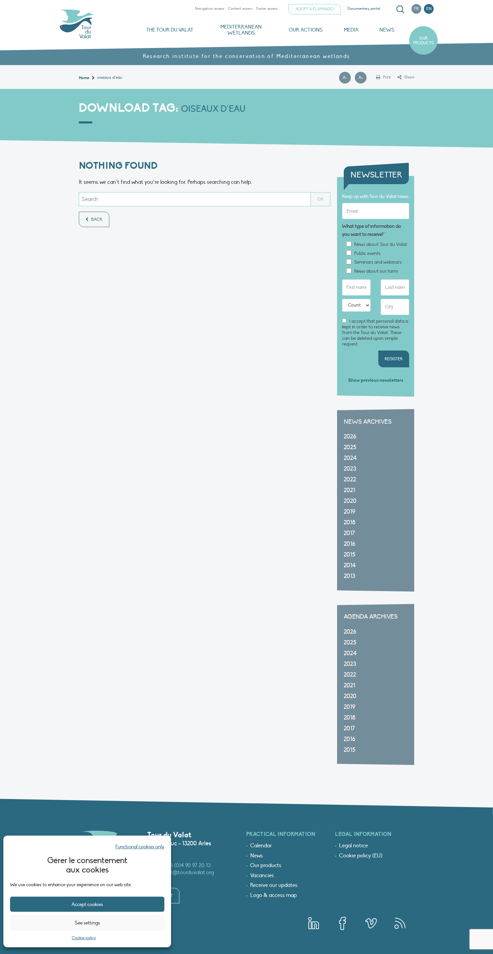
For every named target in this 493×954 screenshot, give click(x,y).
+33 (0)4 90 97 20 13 (188, 865)
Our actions (306, 30)
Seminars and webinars (378, 262)
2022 (350, 479)
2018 (349, 522)
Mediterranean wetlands (241, 30)
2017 (349, 533)
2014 (350, 565)
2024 (350, 458)
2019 (349, 511)
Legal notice (353, 846)
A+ (363, 78)
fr (416, 8)
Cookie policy (84, 938)
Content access (240, 8)
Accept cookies (87, 904)
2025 (350, 447)
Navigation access (209, 8)
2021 (349, 490)
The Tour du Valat (169, 30)
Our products (423, 40)
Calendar (261, 846)
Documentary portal (363, 8)
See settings (87, 923)
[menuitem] (399, 9)
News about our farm (376, 271)
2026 (350, 436)
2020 (350, 501)
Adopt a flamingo (314, 9)
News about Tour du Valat (380, 244)
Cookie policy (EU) (360, 856)
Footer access (267, 8)
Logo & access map (273, 896)
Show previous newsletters (375, 380)
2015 (349, 554)
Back (96, 219)
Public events (367, 253)
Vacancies (262, 876)
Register (394, 359)
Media (351, 30)
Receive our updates (273, 886)
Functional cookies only (139, 847)
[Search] (400, 9)
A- (347, 78)
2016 (349, 543)
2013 (349, 576)
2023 (350, 468)
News (386, 30)
